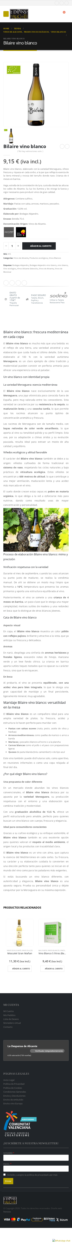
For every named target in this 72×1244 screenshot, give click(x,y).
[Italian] (18, 3)
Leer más (52, 1174)
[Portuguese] (21, 3)
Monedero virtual (12, 1022)
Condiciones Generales (14, 1091)
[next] (67, 146)
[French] (11, 3)
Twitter (12, 283)
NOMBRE (8, 1153)
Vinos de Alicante (21, 258)
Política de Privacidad (13, 1083)
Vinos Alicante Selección (27, 268)
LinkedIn (18, 283)
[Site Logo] (19, 14)
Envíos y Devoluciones (14, 1095)
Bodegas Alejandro (20, 265)
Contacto (8, 1026)
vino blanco (63, 265)
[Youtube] (61, 3)
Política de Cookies (12, 1087)
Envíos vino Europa (12, 1103)
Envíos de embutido (13, 1099)
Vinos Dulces (27, 950)
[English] (8, 3)
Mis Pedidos (9, 1015)
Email (24, 283)
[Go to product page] (19, 933)
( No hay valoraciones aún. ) (30, 151)
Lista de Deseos (11, 1019)
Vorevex (7, 1211)
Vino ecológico (9, 268)
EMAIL (6, 1163)
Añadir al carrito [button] (21, 968)
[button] (6, 14)
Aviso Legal (8, 1079)
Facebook (6, 283)
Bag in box (43, 950)
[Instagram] (66, 3)
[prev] (62, 146)
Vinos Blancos (55, 258)
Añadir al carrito (41, 245)
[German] (14, 3)
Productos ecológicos (38, 258)
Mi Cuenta (8, 1011)
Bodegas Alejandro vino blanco (43, 265)
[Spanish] (4, 3)
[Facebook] (57, 3)
